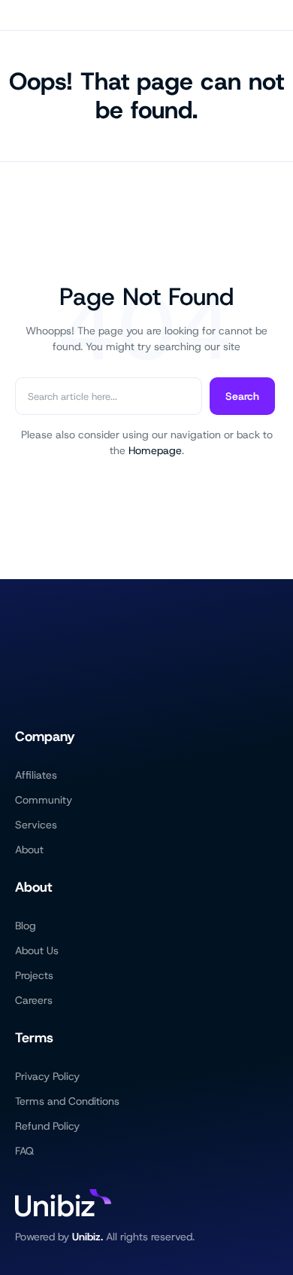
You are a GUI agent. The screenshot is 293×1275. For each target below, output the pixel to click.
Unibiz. (87, 1236)
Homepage (155, 450)
